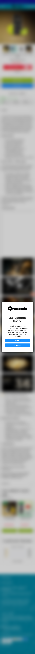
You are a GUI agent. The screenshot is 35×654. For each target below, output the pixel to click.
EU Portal (17, 345)
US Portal (17, 340)
